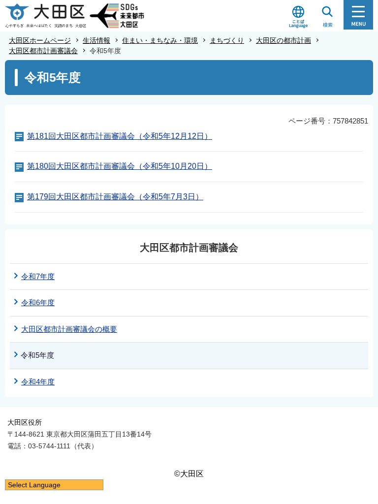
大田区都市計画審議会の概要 (69, 329)
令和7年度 (38, 276)
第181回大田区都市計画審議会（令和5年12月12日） (119, 136)
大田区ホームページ (40, 40)
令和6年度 (38, 302)
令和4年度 (38, 382)
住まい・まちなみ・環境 (160, 40)
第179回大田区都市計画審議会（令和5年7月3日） (115, 196)
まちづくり (227, 40)
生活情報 (96, 40)
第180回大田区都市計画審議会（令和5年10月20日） (119, 166)
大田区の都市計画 (283, 40)
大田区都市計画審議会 (43, 51)
